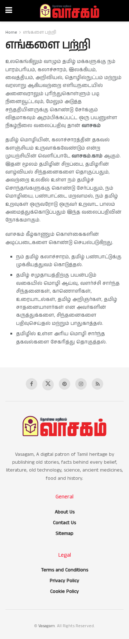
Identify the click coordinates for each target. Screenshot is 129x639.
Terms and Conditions (64, 570)
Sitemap (64, 533)
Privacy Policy (64, 580)
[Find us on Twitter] (48, 384)
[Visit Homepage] (69, 11)
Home (11, 32)
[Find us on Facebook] (31, 384)
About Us (65, 512)
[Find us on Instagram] (81, 384)
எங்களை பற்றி (39, 32)
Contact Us (64, 522)
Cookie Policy (64, 591)
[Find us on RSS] (97, 384)
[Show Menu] (8, 10)
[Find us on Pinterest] (64, 384)
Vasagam (46, 626)
